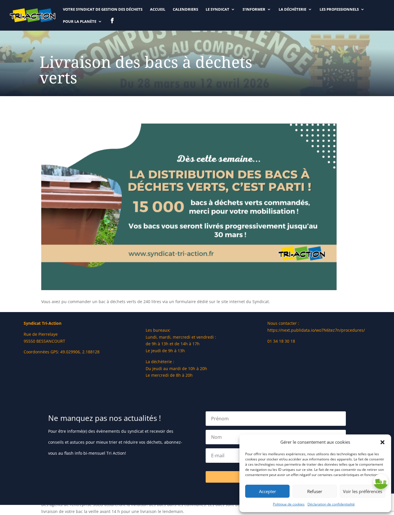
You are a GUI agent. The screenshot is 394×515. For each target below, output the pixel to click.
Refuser (314, 491)
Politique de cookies (289, 504)
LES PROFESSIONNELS (339, 9)
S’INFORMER (254, 9)
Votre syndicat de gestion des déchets (102, 9)
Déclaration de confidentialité (331, 504)
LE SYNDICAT (217, 9)
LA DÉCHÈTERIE (292, 9)
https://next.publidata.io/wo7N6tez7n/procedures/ (316, 330)
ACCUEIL (157, 9)
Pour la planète (79, 21)
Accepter (267, 491)
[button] (382, 442)
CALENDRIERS (185, 9)
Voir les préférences (362, 491)
